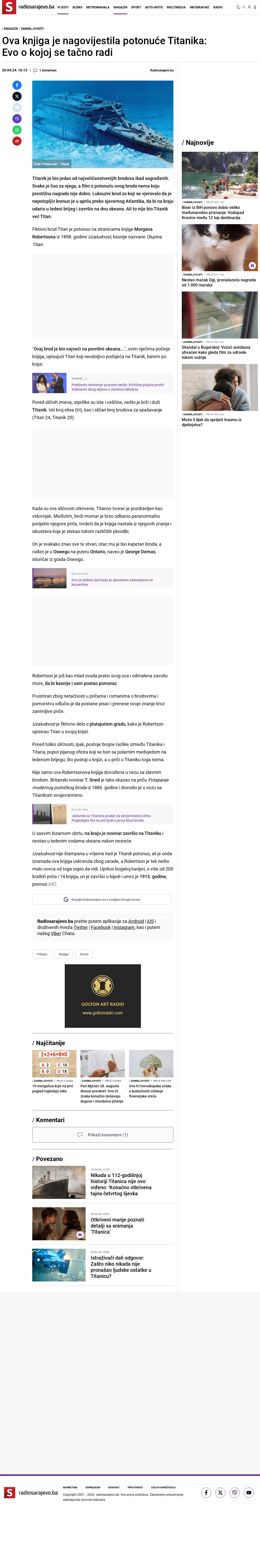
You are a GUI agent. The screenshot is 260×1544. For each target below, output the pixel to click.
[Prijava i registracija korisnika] (249, 7)
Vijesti (63, 7)
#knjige (64, 954)
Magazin (120, 7)
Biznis (77, 7)
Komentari (50, 1120)
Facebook (101, 927)
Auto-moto (154, 7)
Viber (56, 933)
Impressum (93, 1487)
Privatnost (135, 1487)
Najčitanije (50, 1043)
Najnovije (200, 142)
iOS (150, 921)
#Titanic (42, 954)
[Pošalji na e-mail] (17, 107)
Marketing (70, 1487)
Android (136, 921)
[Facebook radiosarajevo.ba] (206, 1493)
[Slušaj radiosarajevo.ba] (255, 7)
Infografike (199, 7)
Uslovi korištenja (163, 1487)
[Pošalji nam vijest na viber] (235, 1493)
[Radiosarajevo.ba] (31, 1492)
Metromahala (97, 7)
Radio (217, 7)
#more (84, 954)
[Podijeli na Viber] (17, 118)
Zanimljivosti (32, 28)
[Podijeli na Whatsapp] (17, 129)
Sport (136, 7)
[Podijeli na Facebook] (17, 85)
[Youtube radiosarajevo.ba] (249, 1493)
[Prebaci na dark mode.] (239, 7)
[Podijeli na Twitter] (17, 96)
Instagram (124, 927)
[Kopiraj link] (17, 141)
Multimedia (176, 7)
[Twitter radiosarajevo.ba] (220, 1493)
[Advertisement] (102, 296)
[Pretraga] (244, 7)
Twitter (81, 927)
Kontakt (114, 1487)
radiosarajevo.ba (107, 1494)
